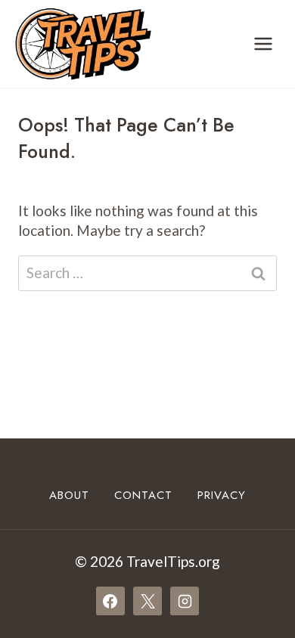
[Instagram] (184, 601)
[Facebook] (110, 601)
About (69, 495)
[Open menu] (263, 43)
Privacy (221, 495)
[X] (147, 601)
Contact (143, 495)
